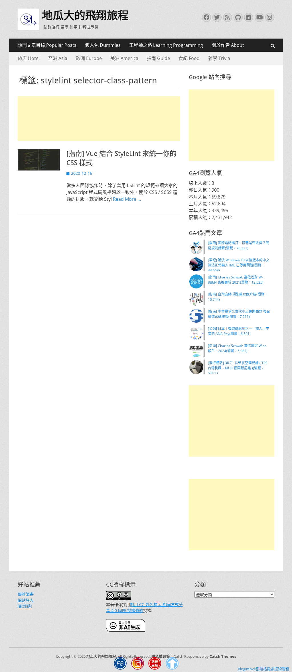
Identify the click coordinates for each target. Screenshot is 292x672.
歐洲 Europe (89, 58)
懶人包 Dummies (103, 45)
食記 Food (189, 58)
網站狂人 (26, 600)
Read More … (127, 199)
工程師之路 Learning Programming (166, 45)
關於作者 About (228, 45)
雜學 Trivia (219, 58)
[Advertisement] (99, 118)
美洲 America (124, 58)
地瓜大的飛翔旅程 (85, 15)
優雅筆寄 (26, 594)
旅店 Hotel (29, 58)
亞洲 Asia (57, 58)
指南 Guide (158, 58)
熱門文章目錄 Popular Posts (47, 45)
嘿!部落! (25, 606)
